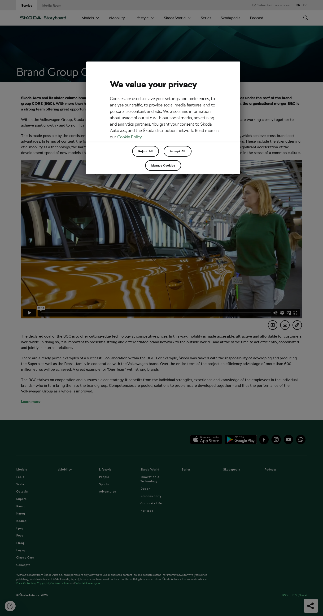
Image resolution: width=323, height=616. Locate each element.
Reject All (145, 151)
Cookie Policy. (130, 136)
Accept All (177, 151)
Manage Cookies (163, 165)
